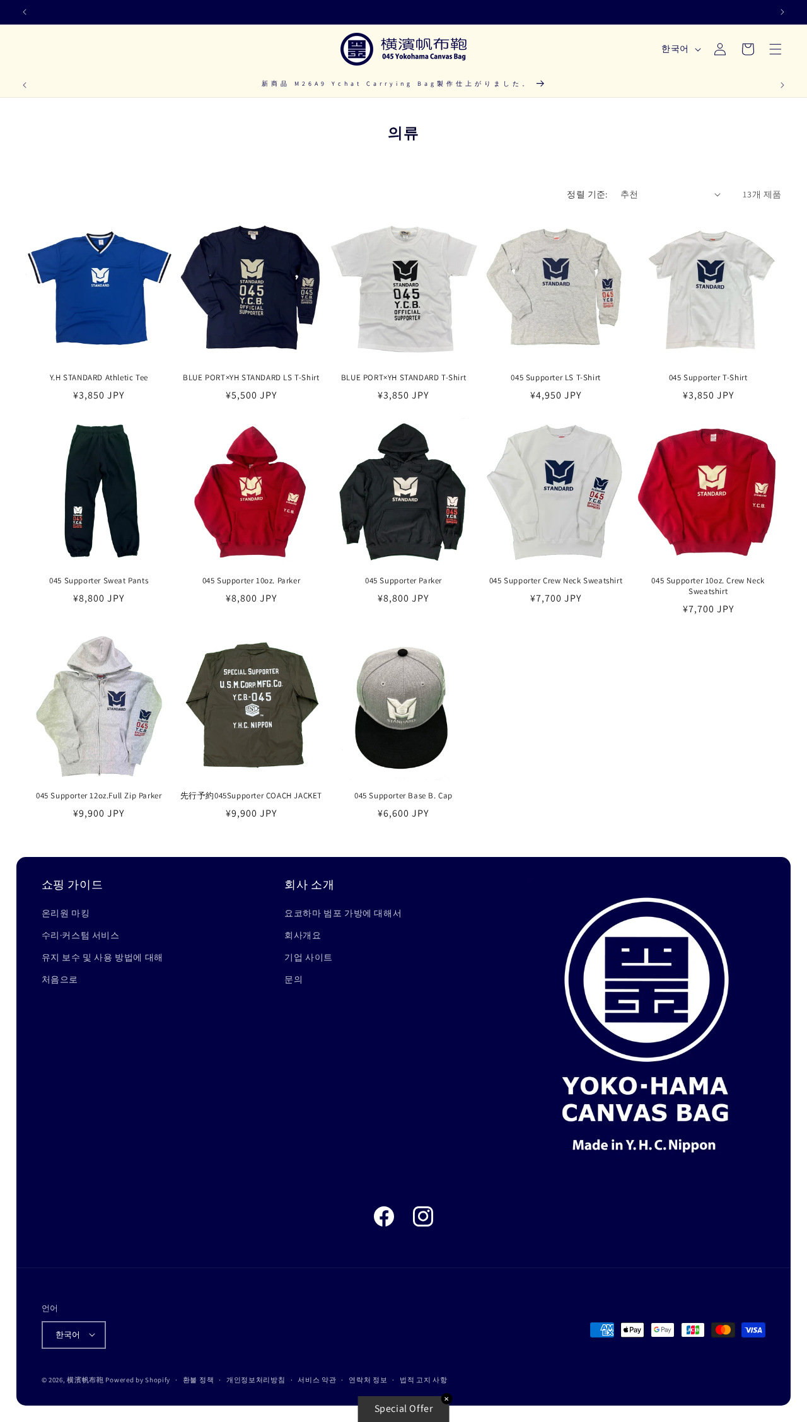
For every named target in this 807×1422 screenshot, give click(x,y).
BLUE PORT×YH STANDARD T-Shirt (403, 377)
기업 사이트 (308, 958)
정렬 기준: (587, 194)
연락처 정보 (368, 1379)
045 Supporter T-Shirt (708, 377)
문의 (293, 980)
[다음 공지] (782, 12)
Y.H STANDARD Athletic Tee (99, 377)
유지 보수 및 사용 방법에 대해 (102, 958)
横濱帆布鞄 (85, 1379)
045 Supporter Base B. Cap (403, 796)
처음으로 (60, 980)
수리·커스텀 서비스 (81, 935)
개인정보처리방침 (256, 1379)
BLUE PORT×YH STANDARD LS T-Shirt (251, 377)
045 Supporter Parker (403, 581)
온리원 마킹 (66, 913)
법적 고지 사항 (424, 1379)
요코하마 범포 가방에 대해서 (343, 913)
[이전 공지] (24, 12)
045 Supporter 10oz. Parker (251, 581)
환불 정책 (198, 1379)
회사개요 (302, 935)
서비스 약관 (317, 1379)
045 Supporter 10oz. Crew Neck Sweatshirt (707, 586)
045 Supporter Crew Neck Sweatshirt (555, 581)
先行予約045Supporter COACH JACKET (251, 796)
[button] (775, 49)
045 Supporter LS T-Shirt (555, 377)
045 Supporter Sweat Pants (98, 581)
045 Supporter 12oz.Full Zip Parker (98, 796)
